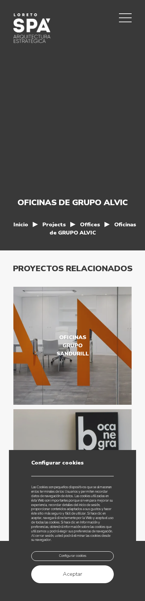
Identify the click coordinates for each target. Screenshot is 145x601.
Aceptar (72, 574)
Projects (54, 224)
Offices (90, 224)
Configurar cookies (72, 556)
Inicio (20, 224)
